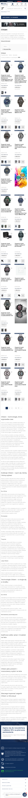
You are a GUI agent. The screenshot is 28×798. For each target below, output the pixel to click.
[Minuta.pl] (4, 4)
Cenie (10, 55)
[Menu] (3, 8)
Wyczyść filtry (7, 49)
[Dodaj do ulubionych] (11, 65)
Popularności (4, 55)
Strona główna (4, 11)
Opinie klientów (6, 785)
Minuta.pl (5, 779)
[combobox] (16, 8)
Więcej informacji (5, 41)
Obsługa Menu (6, 782)
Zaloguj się (17, 5)
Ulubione (21, 5)
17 (18, 408)
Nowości (15, 55)
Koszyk (25, 5)
